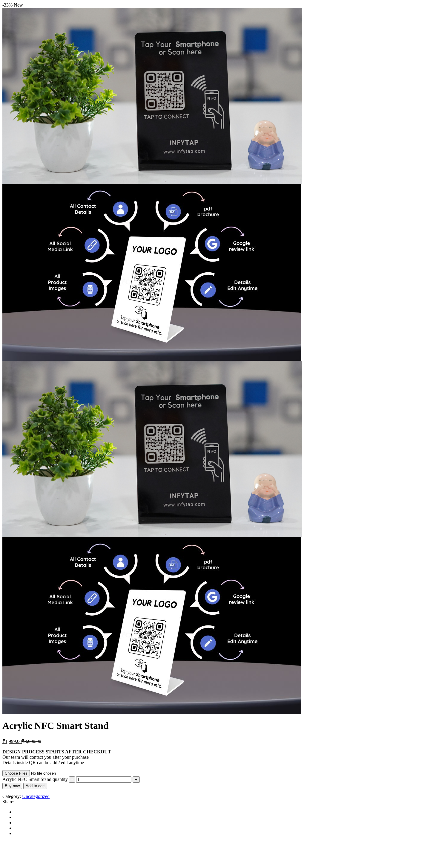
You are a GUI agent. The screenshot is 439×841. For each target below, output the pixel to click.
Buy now (12, 786)
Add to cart (35, 786)
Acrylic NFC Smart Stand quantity (35, 779)
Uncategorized (36, 796)
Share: (8, 801)
